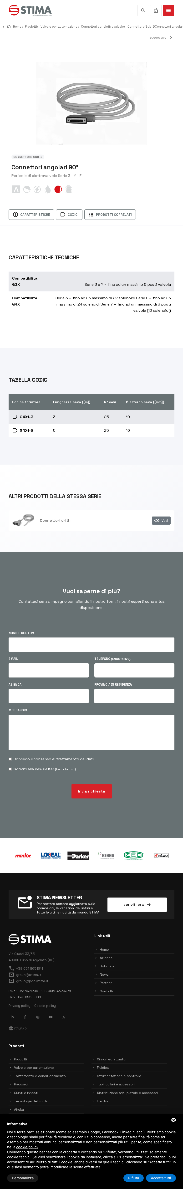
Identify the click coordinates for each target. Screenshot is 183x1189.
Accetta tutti (161, 1178)
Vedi (161, 520)
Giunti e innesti (26, 1093)
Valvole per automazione (34, 1067)
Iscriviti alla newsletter (45, 769)
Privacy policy (19, 1005)
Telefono (112, 659)
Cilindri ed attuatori (112, 1059)
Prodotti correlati (110, 214)
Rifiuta (133, 1178)
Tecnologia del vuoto (31, 1101)
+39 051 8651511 (26, 968)
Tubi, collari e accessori (116, 1084)
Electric (103, 1101)
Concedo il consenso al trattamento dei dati (54, 759)
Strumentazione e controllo (119, 1076)
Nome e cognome (22, 633)
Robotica (107, 966)
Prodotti (20, 1059)
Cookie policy (45, 1005)
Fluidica (103, 1067)
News (104, 974)
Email (13, 659)
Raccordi (21, 1084)
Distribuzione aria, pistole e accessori (127, 1093)
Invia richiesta (91, 791)
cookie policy (27, 1147)
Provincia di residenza (113, 684)
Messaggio (18, 710)
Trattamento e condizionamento (40, 1076)
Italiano (18, 1028)
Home (104, 949)
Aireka (19, 1109)
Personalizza (23, 1178)
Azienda (15, 684)
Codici (69, 214)
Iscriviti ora (137, 904)
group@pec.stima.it (28, 981)
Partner (106, 983)
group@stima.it (25, 975)
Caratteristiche (31, 214)
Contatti (106, 991)
